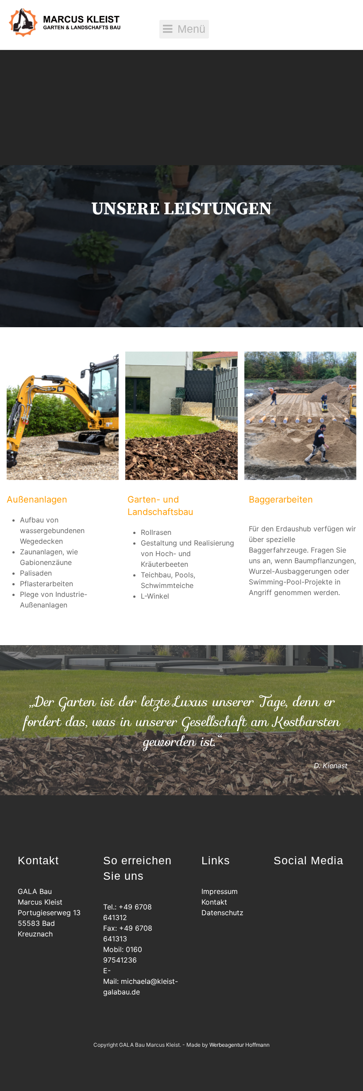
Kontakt (214, 902)
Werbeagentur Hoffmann (239, 1044)
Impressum (219, 891)
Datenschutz (222, 912)
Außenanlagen (37, 499)
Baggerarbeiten (281, 499)
